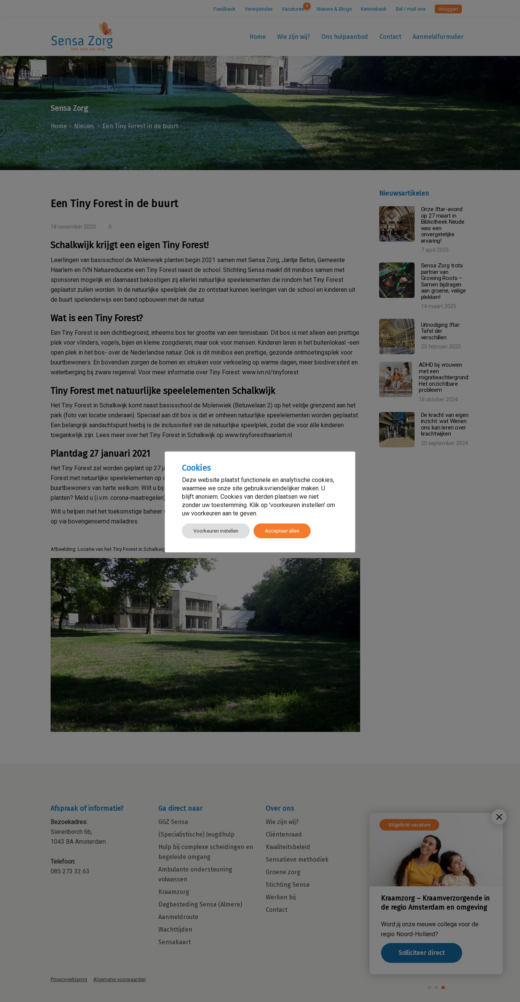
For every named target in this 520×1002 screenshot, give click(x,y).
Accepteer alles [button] (282, 531)
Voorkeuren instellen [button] (215, 531)
